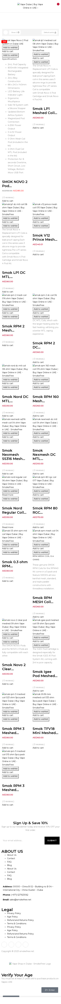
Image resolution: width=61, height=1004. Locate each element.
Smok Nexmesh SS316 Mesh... (13, 454)
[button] (56, 6)
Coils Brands (18, 18)
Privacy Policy (14, 913)
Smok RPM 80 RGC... (45, 510)
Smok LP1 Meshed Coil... (45, 110)
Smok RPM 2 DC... (44, 345)
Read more (7, 495)
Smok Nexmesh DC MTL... (44, 454)
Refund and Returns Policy (20, 920)
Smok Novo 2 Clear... (14, 667)
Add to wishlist (10, 47)
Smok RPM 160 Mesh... (46, 399)
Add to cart (7, 51)
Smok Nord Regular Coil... (14, 510)
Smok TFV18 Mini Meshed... (45, 730)
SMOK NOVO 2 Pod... (15, 184)
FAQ (9, 862)
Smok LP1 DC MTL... (13, 274)
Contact (11, 858)
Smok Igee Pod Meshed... (45, 673)
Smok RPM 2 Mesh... (13, 328)
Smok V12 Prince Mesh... (45, 237)
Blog (9, 865)
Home (5, 18)
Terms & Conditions (16, 923)
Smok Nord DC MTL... (15, 399)
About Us (11, 855)
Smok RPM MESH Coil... (43, 600)
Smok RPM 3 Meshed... (13, 730)
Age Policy (12, 916)
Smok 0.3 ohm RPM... (15, 564)
